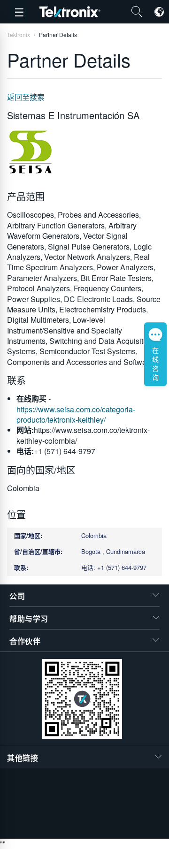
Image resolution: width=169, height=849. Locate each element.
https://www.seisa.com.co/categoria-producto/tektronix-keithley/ (75, 414)
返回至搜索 (26, 96)
